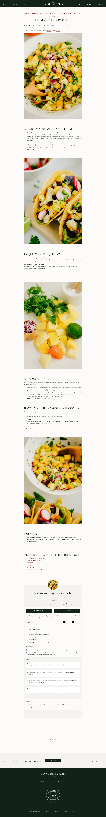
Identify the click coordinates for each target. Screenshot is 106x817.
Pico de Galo (58, 30)
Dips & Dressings (50, 13)
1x (73, 622)
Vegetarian (55, 16)
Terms (48, 811)
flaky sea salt (48, 398)
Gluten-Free (72, 13)
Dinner (42, 13)
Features (15, 4)
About (80, 4)
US (64, 622)
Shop (26, 4)
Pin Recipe (67, 610)
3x (78, 622)
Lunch (78, 13)
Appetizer (28, 13)
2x (76, 622)
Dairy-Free (35, 13)
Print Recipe (40, 610)
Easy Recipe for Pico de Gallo (34, 560)
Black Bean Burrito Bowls (50, 147)
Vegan (49, 16)
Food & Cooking (62, 13)
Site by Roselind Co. (71, 811)
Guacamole (49, 30)
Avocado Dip (30, 562)
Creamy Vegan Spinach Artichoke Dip (35, 569)
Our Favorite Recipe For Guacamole (35, 558)
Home (4, 4)
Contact (90, 4)
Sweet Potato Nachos (32, 147)
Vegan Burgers (40, 147)
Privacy (57, 811)
